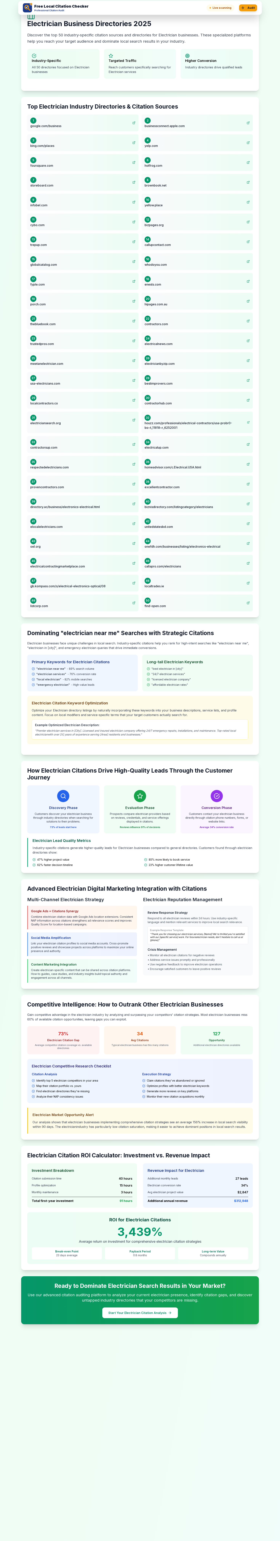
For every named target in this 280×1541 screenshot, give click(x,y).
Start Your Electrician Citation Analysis (137, 1313)
